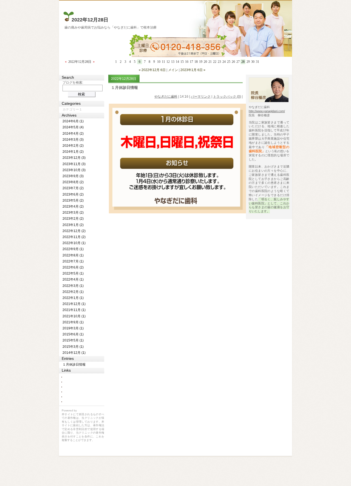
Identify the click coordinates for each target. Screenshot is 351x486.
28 (243, 62)
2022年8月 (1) (73, 255)
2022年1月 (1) (73, 298)
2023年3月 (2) (73, 212)
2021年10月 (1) (74, 316)
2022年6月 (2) (73, 267)
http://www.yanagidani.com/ (267, 111)
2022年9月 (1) (73, 249)
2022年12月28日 (90, 19)
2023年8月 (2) (73, 182)
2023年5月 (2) (73, 200)
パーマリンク (201, 96)
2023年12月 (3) (74, 158)
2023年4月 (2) (73, 206)
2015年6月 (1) (73, 334)
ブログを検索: (73, 82)
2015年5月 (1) (73, 340)
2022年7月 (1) (73, 261)
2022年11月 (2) (74, 237)
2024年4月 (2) (73, 133)
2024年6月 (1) (73, 121)
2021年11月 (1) (74, 310)
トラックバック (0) (227, 96)
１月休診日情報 (124, 87)
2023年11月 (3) (74, 164)
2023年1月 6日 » (192, 70)
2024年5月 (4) (73, 127)
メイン (173, 70)
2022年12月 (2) (74, 231)
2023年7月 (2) (73, 188)
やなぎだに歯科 (165, 96)
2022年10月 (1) (74, 243)
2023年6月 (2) (73, 194)
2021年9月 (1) (73, 322)
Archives (69, 115)
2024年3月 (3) (73, 140)
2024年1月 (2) (73, 152)
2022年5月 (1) (73, 273)
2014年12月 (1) (74, 353)
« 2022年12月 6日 (152, 70)
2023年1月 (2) (73, 225)
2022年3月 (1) (73, 286)
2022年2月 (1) (73, 292)
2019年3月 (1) (73, 328)
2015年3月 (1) (73, 347)
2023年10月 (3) (74, 170)
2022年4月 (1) (73, 279)
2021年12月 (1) (74, 304)
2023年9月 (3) (73, 176)
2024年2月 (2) (73, 146)
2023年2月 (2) (73, 219)
